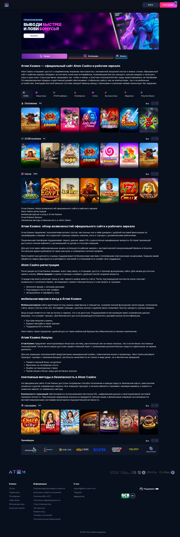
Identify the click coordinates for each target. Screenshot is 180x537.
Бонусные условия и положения (47, 492)
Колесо (123, 56)
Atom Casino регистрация (33, 211)
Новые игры (41, 96)
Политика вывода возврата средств (49, 488)
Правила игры (39, 512)
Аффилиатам (79, 496)
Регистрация (168, 5)
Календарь (93, 56)
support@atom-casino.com (85, 488)
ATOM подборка (60, 96)
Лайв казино (14, 500)
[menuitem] (17, 488)
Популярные (80, 96)
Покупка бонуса (148, 96)
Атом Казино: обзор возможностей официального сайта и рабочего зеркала (59, 208)
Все (147, 103)
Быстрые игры (111, 96)
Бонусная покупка (17, 508)
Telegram (78, 492)
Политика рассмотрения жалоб (47, 519)
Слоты (95, 96)
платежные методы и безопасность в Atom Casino (46, 220)
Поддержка (149, 489)
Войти (150, 5)
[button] (151, 46)
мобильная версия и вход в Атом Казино (41, 214)
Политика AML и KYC (42, 496)
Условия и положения (43, 515)
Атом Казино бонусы (31, 217)
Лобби (26, 96)
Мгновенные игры (16, 504)
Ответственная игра (42, 504)
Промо (47, 56)
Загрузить (92, 34)
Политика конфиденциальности (47, 500)
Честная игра (39, 508)
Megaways (129, 96)
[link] (31, 449)
